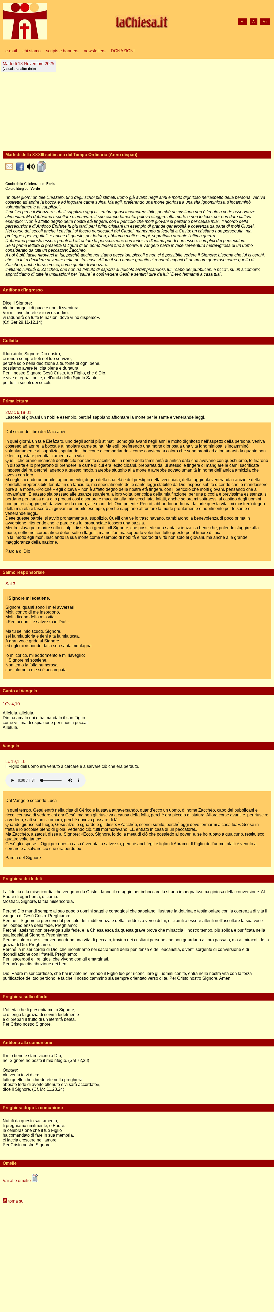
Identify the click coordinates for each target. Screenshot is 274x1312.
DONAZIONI (123, 51)
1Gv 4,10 (11, 704)
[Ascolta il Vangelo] (31, 167)
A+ (265, 22)
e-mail (11, 51)
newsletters (94, 51)
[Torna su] (5, 1201)
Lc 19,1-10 (15, 761)
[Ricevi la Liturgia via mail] (9, 166)
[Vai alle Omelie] (41, 166)
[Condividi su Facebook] (20, 167)
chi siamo (31, 51)
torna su (16, 1201)
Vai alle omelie (17, 1180)
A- (242, 22)
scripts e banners (62, 51)
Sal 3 (10, 584)
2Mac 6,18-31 (18, 412)
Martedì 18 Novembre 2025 (28, 66)
